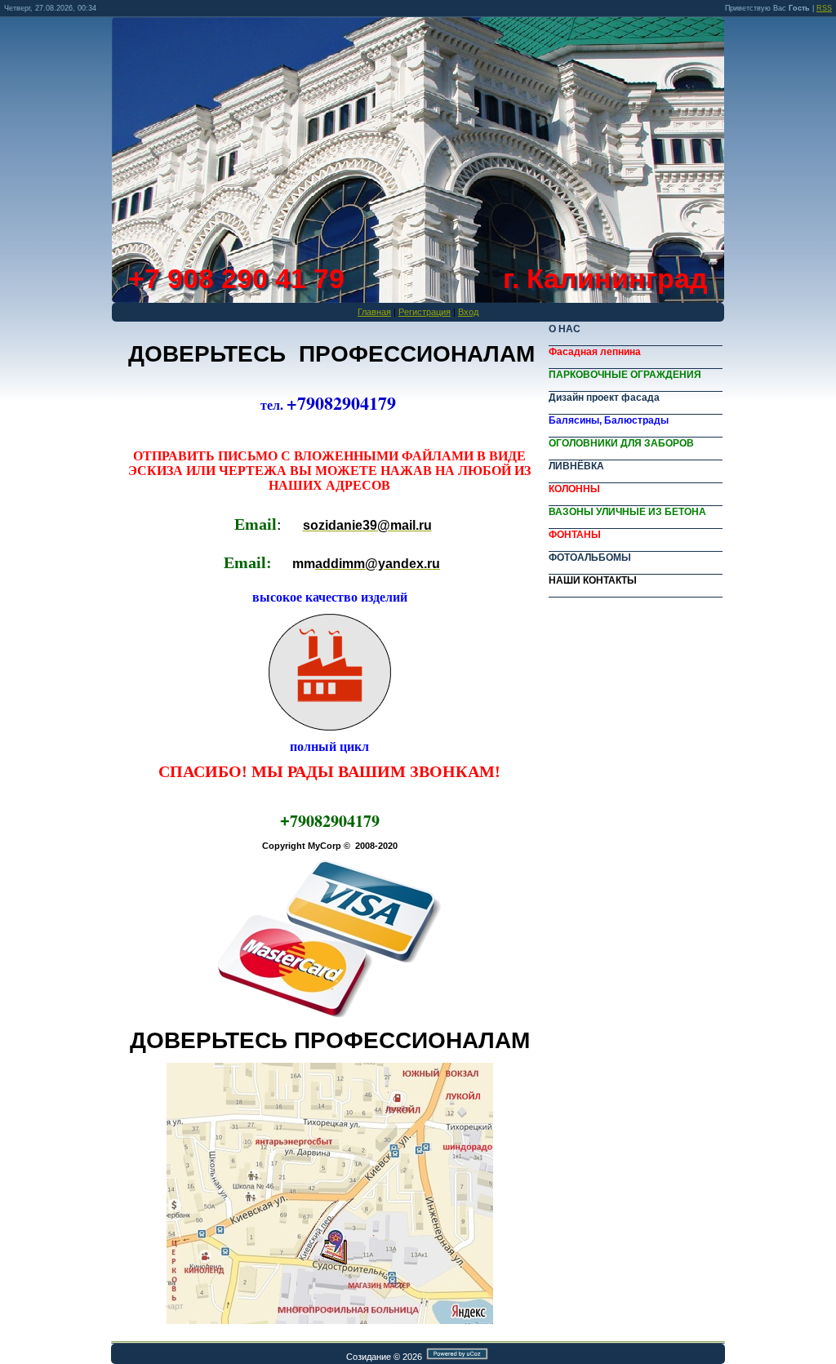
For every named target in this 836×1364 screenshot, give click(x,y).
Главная (374, 312)
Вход (468, 312)
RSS (824, 8)
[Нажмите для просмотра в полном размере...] (330, 1321)
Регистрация (424, 312)
